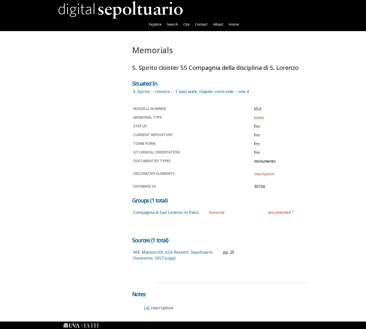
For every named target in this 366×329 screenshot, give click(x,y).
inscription (264, 174)
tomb (259, 117)
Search (172, 24)
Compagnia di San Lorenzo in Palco (166, 212)
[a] (147, 308)
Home (234, 24)
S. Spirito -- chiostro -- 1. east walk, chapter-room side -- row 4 (191, 91)
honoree (217, 212)
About (218, 24)
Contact (201, 24)
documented (279, 212)
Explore (155, 24)
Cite (186, 24)
